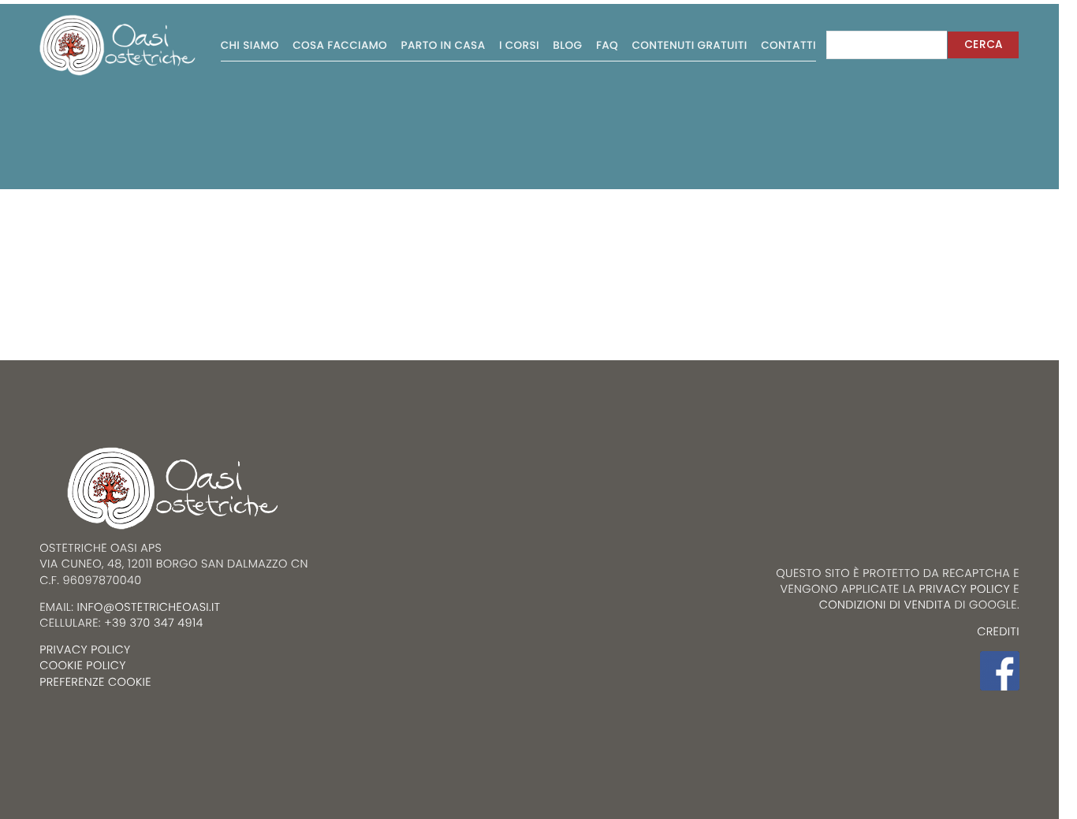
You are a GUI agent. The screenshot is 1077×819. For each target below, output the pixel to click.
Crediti (998, 632)
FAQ (607, 45)
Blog (567, 45)
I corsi (519, 45)
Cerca (983, 44)
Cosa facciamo (340, 45)
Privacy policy (84, 650)
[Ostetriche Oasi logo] (118, 45)
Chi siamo (250, 45)
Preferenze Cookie (95, 683)
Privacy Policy (964, 589)
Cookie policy (82, 666)
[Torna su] (45, 727)
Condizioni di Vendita (885, 605)
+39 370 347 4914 (153, 623)
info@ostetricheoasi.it (149, 608)
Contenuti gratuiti (689, 45)
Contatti (788, 45)
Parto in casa (443, 45)
